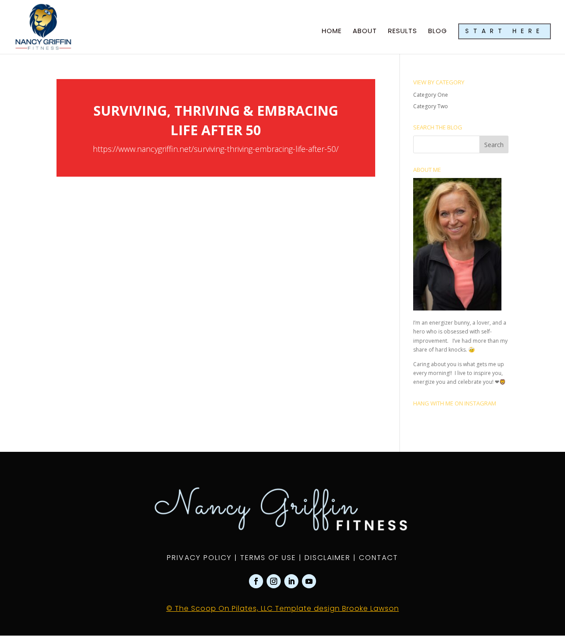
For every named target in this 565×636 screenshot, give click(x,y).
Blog (437, 31)
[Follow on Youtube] (309, 581)
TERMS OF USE (268, 558)
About (365, 31)
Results (402, 31)
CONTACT (378, 558)
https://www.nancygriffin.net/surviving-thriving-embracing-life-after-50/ (216, 149)
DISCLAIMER (327, 558)
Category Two (430, 106)
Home (332, 31)
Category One (430, 94)
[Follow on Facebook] (256, 581)
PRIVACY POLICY (199, 558)
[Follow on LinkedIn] (291, 581)
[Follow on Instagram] (274, 581)
